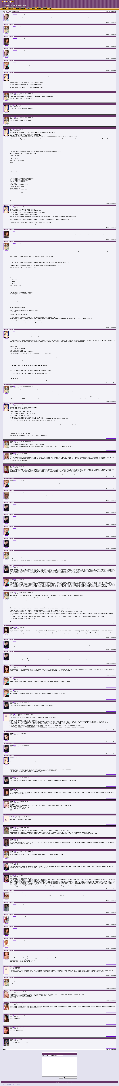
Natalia (15, 627)
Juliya (14, 839)
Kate (14, 231)
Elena (14, 504)
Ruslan (14, 816)
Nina (14, 733)
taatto (14, 666)
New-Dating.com (14, 1084)
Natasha (15, 38)
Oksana (14, 863)
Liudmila (15, 1039)
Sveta (14, 714)
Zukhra (14, 940)
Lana (14, 801)
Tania (14, 875)
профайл (6, 21)
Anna (14, 952)
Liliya (14, 26)
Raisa (14, 904)
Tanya (14, 991)
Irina (14, 62)
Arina (14, 892)
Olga (14, 967)
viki (14, 1003)
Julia (14, 492)
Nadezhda (15, 14)
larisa (14, 916)
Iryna (14, 827)
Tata (14, 466)
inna (14, 74)
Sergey (14, 1015)
